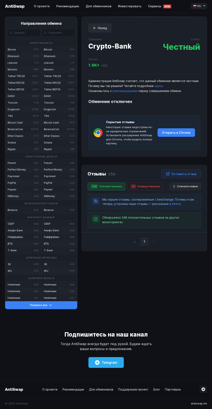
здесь (158, 86)
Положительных (107, 186)
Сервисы (159, 6)
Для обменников (98, 6)
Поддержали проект (133, 389)
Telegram (109, 362)
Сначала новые (187, 186)
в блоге (175, 204)
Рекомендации (67, 6)
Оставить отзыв (183, 174)
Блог (156, 389)
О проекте (42, 6)
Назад (102, 28)
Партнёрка (173, 389)
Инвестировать (129, 6)
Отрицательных (146, 186)
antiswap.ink (199, 403)
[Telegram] (203, 389)
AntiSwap (14, 6)
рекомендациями (125, 91)
